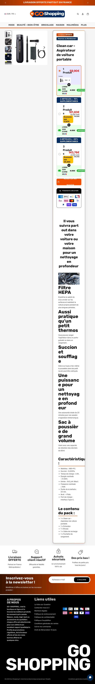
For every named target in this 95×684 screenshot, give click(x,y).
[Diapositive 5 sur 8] (8, 64)
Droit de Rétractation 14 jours (45, 630)
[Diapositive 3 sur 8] (8, 49)
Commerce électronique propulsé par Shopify (36, 679)
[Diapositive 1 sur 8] (8, 34)
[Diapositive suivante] (87, 2)
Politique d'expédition (42, 620)
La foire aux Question (42, 604)
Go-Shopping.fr (15, 679)
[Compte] (82, 14)
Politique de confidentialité (44, 617)
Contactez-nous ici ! (42, 608)
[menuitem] (84, 25)
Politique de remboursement (45, 614)
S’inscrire (81, 580)
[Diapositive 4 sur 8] (8, 56)
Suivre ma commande (42, 627)
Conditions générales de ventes (46, 623)
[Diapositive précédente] (5, 2)
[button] (69, 80)
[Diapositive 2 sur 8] (8, 41)
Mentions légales (40, 611)
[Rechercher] (77, 14)
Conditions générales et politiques (79, 679)
